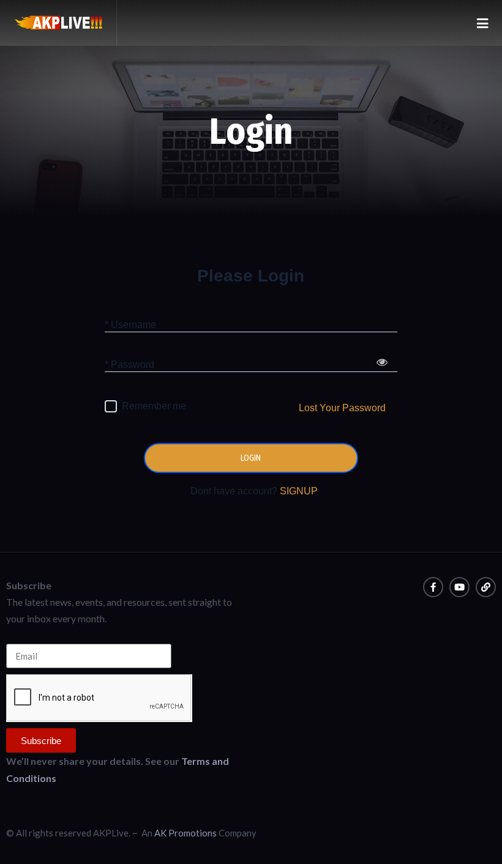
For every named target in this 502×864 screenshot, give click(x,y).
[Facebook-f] (433, 587)
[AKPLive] (58, 23)
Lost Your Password (342, 408)
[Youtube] (459, 587)
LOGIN (251, 458)
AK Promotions (185, 832)
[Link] (486, 587)
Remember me (154, 406)
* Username (130, 324)
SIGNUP (299, 491)
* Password (129, 364)
